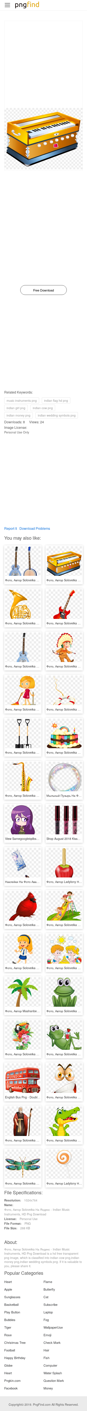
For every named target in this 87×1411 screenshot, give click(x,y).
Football (9, 1350)
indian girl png (16, 408)
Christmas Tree (15, 1342)
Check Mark (52, 1342)
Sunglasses (12, 1297)
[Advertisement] (43, 64)
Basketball (11, 1304)
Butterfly (49, 1289)
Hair (46, 1350)
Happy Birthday (15, 1357)
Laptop (48, 1312)
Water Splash (53, 1373)
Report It (10, 528)
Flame (48, 1281)
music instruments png (22, 400)
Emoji (47, 1335)
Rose (8, 1335)
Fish (46, 1357)
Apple (8, 1289)
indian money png (18, 415)
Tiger (7, 1327)
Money (48, 1388)
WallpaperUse (53, 1327)
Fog (46, 1319)
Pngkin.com (12, 1380)
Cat (46, 1297)
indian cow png (43, 408)
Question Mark (54, 1380)
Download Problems (34, 528)
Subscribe (50, 1304)
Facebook (11, 1388)
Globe (8, 1365)
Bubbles (9, 1319)
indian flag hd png (56, 400)
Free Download (43, 290)
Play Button (12, 1312)
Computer (50, 1365)
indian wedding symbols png (57, 415)
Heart (8, 1281)
